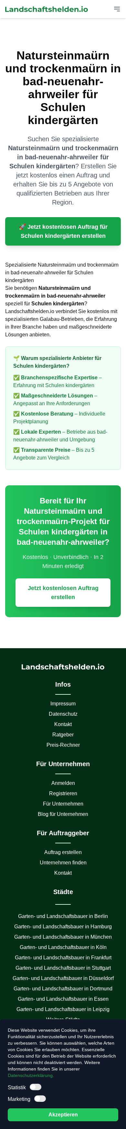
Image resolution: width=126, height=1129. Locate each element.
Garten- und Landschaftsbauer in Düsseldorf (63, 978)
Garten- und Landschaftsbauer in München (63, 937)
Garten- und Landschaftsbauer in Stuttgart (63, 968)
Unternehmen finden (63, 862)
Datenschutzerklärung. (31, 1075)
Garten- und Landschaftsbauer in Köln (63, 947)
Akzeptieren (63, 1114)
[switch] (35, 1087)
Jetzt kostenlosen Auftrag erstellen (63, 592)
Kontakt (63, 724)
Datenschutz (63, 714)
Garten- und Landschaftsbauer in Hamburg (63, 926)
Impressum (63, 703)
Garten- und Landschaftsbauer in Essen (63, 999)
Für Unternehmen (63, 804)
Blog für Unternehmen (63, 814)
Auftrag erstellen (63, 852)
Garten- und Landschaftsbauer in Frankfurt (63, 957)
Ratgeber (63, 734)
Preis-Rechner (63, 745)
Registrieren (63, 793)
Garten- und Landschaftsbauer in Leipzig (63, 1009)
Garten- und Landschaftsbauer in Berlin (63, 916)
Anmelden (63, 783)
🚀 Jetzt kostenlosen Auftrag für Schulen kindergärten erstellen (63, 231)
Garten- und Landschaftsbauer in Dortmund (63, 988)
